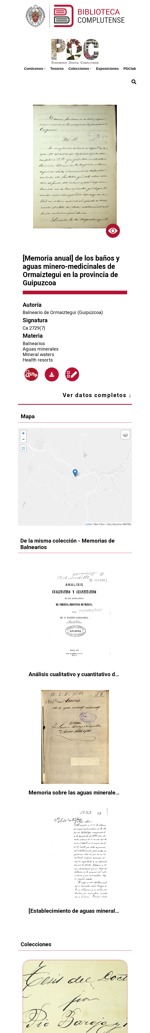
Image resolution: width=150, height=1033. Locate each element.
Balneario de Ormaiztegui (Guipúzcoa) (63, 312)
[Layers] (125, 434)
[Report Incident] (72, 374)
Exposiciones (107, 69)
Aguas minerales (40, 349)
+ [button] (23, 433)
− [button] (23, 439)
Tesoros (57, 69)
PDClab (129, 69)
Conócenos (33, 69)
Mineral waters (38, 354)
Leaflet (88, 524)
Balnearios (34, 343)
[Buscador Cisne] (31, 374)
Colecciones (78, 69)
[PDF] (52, 374)
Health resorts (38, 360)
